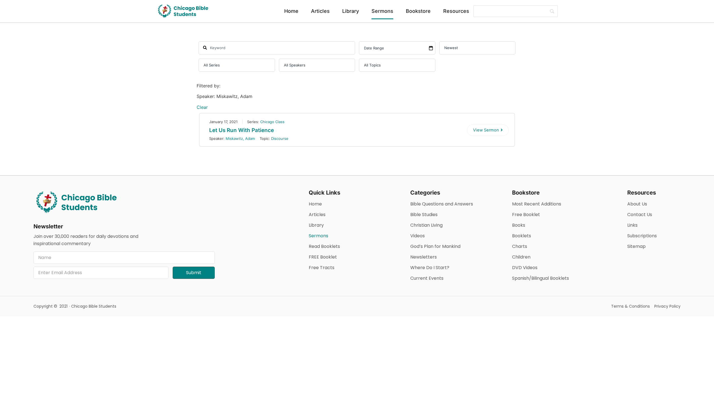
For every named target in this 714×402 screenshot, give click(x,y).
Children (521, 257)
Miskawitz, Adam (240, 138)
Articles (320, 11)
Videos (417, 236)
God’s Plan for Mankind (435, 246)
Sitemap (636, 246)
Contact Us (639, 214)
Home (291, 11)
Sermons (382, 11)
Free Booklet (526, 214)
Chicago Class (272, 121)
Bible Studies (424, 214)
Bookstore (418, 11)
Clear (202, 107)
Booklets (521, 236)
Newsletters (423, 257)
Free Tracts (321, 267)
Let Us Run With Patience (241, 130)
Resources (456, 11)
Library (350, 11)
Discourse (279, 138)
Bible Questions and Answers (441, 204)
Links (632, 225)
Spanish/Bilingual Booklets (540, 278)
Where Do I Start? (429, 267)
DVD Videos (524, 267)
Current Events (426, 278)
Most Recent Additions (536, 204)
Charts (519, 246)
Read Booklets (324, 246)
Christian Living (426, 225)
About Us (637, 204)
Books (518, 225)
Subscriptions (642, 236)
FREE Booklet (323, 257)
